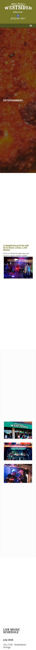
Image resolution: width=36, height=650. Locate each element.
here (24, 253)
